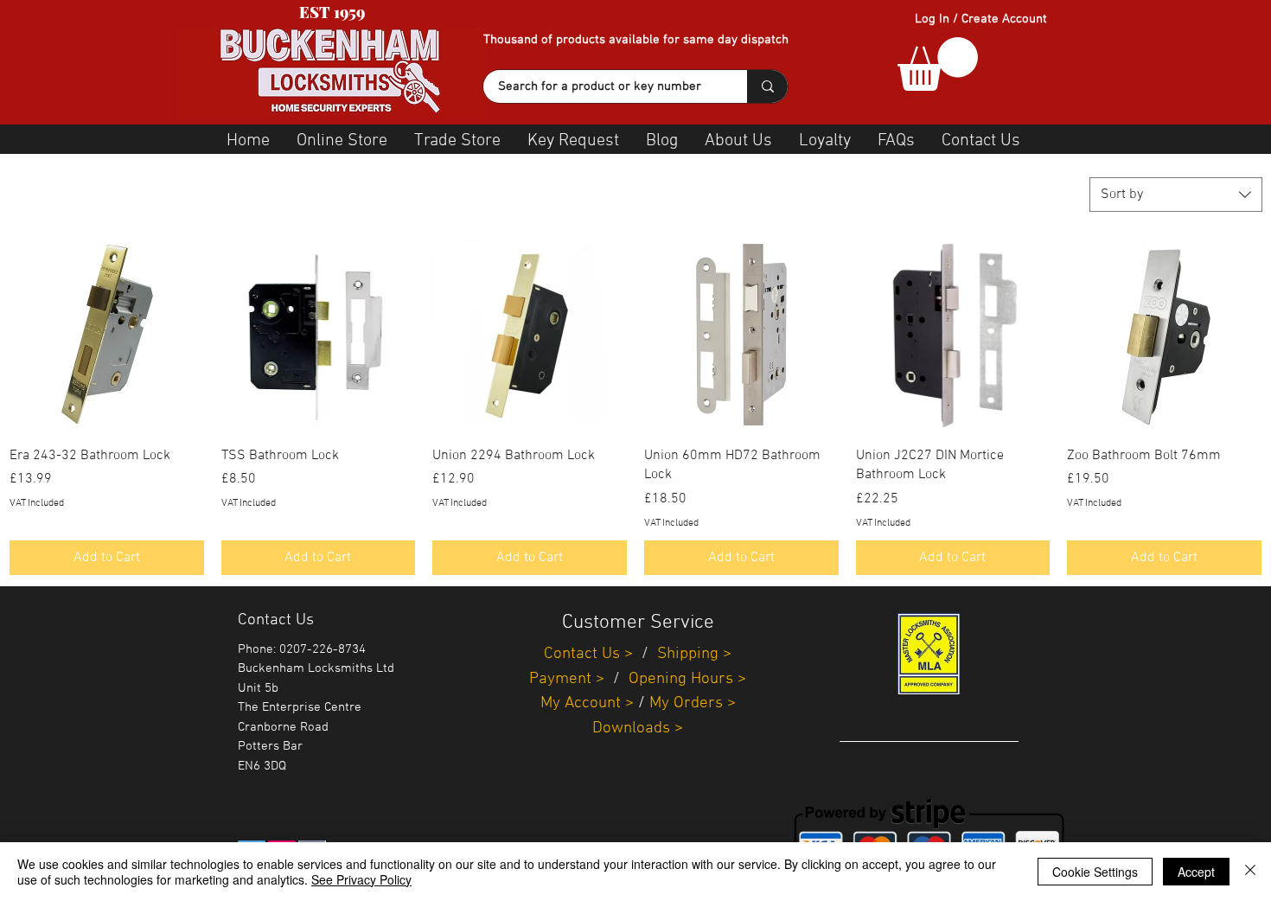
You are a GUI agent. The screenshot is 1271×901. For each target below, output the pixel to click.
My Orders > (692, 703)
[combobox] (1175, 194)
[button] (937, 64)
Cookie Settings (1095, 871)
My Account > (587, 703)
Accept (1196, 871)
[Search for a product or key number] (767, 86)
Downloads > (637, 728)
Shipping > (694, 654)
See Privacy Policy (361, 879)
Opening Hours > (687, 679)
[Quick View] (107, 335)
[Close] (1250, 871)
